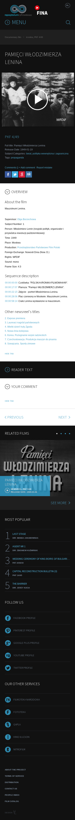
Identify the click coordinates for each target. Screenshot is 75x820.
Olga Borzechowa (26, 219)
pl (67, 5)
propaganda (17, 157)
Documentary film (13, 37)
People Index (12, 795)
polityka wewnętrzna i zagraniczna (50, 153)
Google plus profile (26, 643)
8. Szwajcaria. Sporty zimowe (20, 343)
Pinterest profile (24, 630)
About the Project (15, 770)
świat (28, 153)
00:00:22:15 (11, 292)
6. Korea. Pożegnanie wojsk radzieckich (26, 335)
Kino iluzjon (21, 737)
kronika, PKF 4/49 (34, 37)
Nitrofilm (19, 749)
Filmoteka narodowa (26, 699)
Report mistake (44, 167)
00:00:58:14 (11, 301)
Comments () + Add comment (20, 167)
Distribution (11, 782)
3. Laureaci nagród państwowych (22, 322)
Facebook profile (24, 618)
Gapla (17, 724)
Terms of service (14, 776)
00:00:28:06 (11, 296)
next (63, 417)
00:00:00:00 (11, 282)
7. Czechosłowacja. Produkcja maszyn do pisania (31, 339)
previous (15, 417)
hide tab (9, 354)
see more (59, 502)
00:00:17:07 (11, 287)
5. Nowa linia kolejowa (16, 331)
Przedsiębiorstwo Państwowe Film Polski (38, 247)
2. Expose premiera (15, 318)
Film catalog (12, 801)
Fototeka (19, 712)
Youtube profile (23, 655)
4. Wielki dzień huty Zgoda (18, 326)
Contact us (11, 789)
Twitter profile (23, 667)
